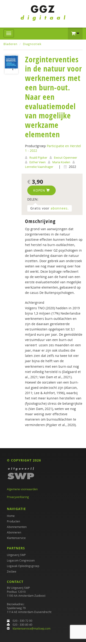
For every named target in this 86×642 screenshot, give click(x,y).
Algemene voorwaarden (22, 489)
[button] (75, 34)
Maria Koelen (61, 162)
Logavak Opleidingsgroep (23, 566)
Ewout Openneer (65, 157)
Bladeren (10, 44)
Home (11, 516)
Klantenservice (16, 538)
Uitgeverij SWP (16, 555)
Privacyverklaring (18, 497)
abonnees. (60, 208)
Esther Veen (37, 162)
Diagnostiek (32, 44)
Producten (13, 521)
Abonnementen (17, 527)
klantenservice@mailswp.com (31, 628)
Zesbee (11, 571)
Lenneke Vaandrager (39, 167)
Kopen (39, 190)
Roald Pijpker (38, 157)
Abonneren (14, 532)
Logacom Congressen (21, 560)
